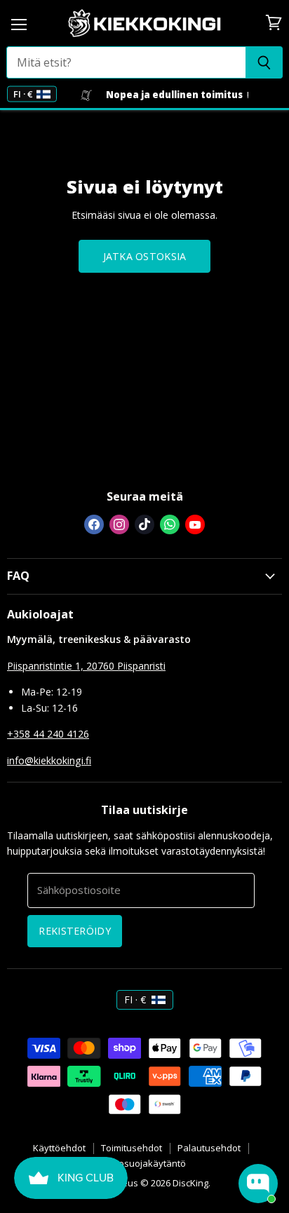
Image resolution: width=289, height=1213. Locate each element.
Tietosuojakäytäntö (144, 1163)
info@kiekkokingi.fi (49, 760)
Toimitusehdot (131, 1147)
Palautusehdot (209, 1147)
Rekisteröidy (74, 930)
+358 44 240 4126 (48, 733)
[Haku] (264, 62)
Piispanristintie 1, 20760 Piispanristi (86, 665)
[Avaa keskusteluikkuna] (258, 1183)
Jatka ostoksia (145, 256)
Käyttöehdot (59, 1147)
